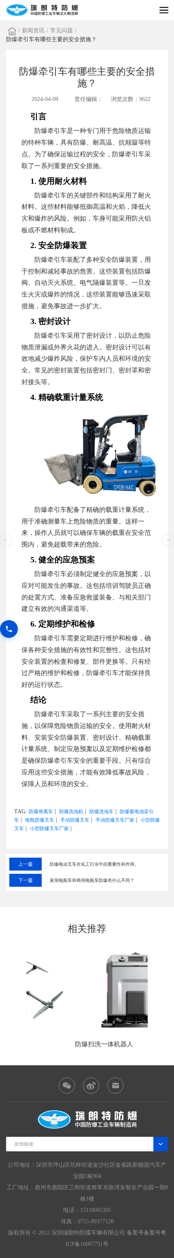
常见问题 (61, 30)
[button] (168, 540)
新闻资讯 (33, 30)
